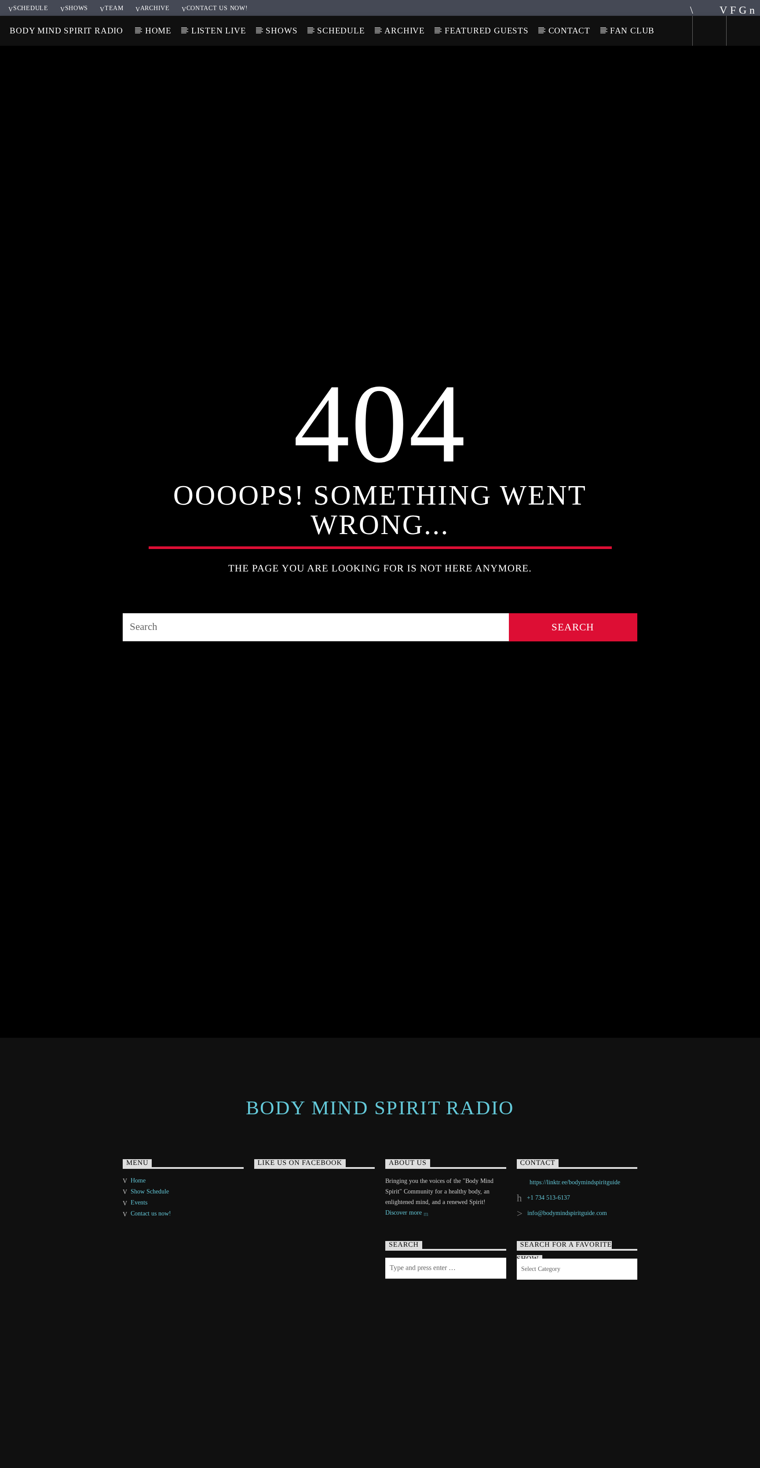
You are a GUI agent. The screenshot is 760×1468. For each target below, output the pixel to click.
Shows (76, 7)
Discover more (404, 1265)
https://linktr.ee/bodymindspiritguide (575, 1235)
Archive (155, 7)
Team (114, 7)
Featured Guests (487, 30)
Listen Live (218, 30)
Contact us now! (217, 7)
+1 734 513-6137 (548, 1250)
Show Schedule (150, 1244)
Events (139, 1255)
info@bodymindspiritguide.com (567, 1266)
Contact (569, 30)
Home (158, 30)
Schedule (30, 7)
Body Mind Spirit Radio (66, 30)
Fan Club (632, 30)
